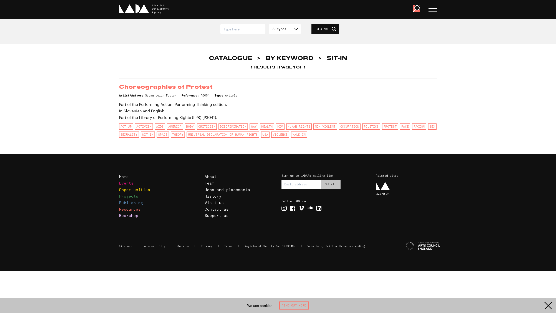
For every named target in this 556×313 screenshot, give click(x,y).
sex (432, 126)
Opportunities (134, 189)
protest (390, 126)
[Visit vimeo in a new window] (301, 208)
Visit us (214, 202)
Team (209, 183)
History (213, 196)
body (190, 126)
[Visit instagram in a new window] (284, 208)
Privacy (206, 246)
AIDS (160, 126)
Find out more (294, 305)
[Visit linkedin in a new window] (318, 208)
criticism (206, 126)
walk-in (299, 134)
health (267, 126)
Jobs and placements (227, 189)
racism (419, 126)
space (162, 134)
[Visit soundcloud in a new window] (310, 208)
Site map (125, 246)
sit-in (147, 134)
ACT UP (126, 126)
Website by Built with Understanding (336, 246)
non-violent (325, 126)
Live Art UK (382, 193)
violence (280, 134)
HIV (280, 126)
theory (178, 134)
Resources (130, 209)
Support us (216, 215)
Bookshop (128, 215)
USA (265, 134)
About (211, 176)
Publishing (131, 202)
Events (126, 183)
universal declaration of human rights (223, 134)
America (175, 126)
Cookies (183, 246)
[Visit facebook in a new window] (292, 208)
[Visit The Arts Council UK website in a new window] (408, 246)
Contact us (216, 209)
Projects (128, 196)
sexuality (129, 134)
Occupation (349, 126)
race (405, 126)
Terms (228, 246)
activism (143, 126)
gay (254, 126)
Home (124, 176)
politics (371, 126)
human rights (299, 126)
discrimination (233, 126)
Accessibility (154, 246)
